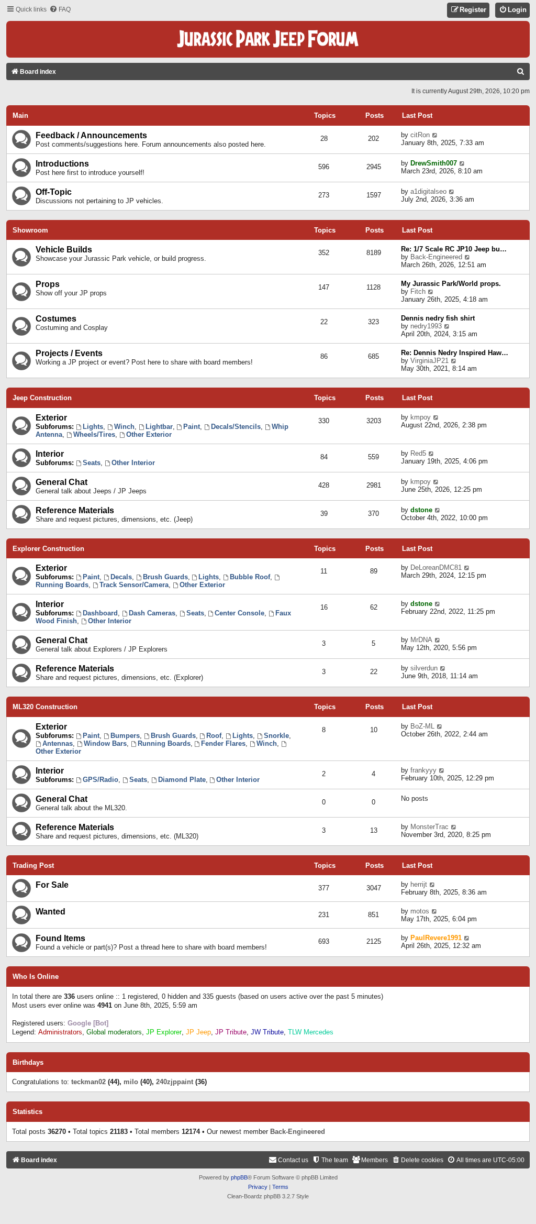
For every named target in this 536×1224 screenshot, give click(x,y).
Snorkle (276, 736)
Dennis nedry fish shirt (438, 318)
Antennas (57, 743)
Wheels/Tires (94, 434)
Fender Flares (223, 743)
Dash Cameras (152, 613)
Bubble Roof (250, 577)
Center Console (239, 613)
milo (131, 1082)
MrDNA (421, 640)
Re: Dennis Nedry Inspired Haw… (454, 353)
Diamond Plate (182, 780)
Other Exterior (149, 434)
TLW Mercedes (310, 1032)
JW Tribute (267, 1032)
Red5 (418, 453)
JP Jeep (198, 1032)
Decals (121, 577)
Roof (213, 736)
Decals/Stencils (236, 427)
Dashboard (100, 613)
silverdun (424, 668)
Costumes (56, 318)
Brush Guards (165, 577)
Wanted (50, 911)
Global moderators (114, 1032)
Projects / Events (69, 353)
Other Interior (133, 463)
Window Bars (105, 743)
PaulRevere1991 (436, 938)
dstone (421, 510)
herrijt (418, 884)
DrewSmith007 (433, 163)
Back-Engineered (436, 257)
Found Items (60, 938)
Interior (50, 453)
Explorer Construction (48, 549)
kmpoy (420, 417)
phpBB (239, 1177)
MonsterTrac (429, 827)
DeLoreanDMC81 (436, 567)
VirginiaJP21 (429, 361)
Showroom (30, 230)
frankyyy (423, 770)
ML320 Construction (45, 707)
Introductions (62, 163)
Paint (191, 427)
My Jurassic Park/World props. (451, 284)
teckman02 (88, 1082)
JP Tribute (231, 1032)
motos (419, 911)
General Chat (61, 482)
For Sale (52, 884)
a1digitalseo (428, 191)
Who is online (36, 976)
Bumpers (125, 736)
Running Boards (164, 743)
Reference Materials (75, 510)
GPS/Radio (100, 780)
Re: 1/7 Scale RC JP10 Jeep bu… (454, 249)
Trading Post (33, 865)
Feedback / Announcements (91, 135)
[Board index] (268, 39)
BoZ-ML (422, 726)
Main (20, 115)
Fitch (418, 291)
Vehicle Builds (64, 249)
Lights (93, 427)
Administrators (60, 1032)
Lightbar (159, 427)
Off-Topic (54, 192)
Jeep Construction (42, 398)
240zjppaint (174, 1082)
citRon (420, 135)
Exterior (51, 417)
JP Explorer (164, 1032)
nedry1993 (426, 326)
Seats (91, 463)
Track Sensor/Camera (134, 585)
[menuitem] (60, 10)
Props (48, 284)
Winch (124, 427)
